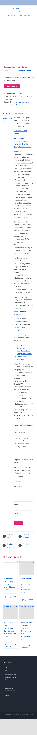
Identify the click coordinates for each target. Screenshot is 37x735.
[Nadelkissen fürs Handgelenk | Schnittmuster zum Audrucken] (10, 612)
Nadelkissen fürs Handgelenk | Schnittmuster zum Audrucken (10, 628)
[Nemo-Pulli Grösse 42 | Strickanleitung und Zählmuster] (10, 568)
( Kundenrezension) (26, 70)
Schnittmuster (9, 99)
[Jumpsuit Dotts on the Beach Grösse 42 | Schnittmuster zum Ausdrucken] (26, 612)
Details (14, 596)
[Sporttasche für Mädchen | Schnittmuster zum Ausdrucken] (26, 568)
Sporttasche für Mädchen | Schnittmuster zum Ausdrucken (26, 584)
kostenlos (16, 96)
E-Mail (19, 418)
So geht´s (17, 330)
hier (28, 253)
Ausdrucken (19, 102)
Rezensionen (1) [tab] (7, 119)
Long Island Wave (23, 351)
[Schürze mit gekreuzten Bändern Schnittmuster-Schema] (18, 43)
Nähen (29, 96)
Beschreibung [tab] (7, 114)
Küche (23, 96)
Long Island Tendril (24, 354)
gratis (27, 102)
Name (16, 505)
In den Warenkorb (12, 86)
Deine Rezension (20, 486)
